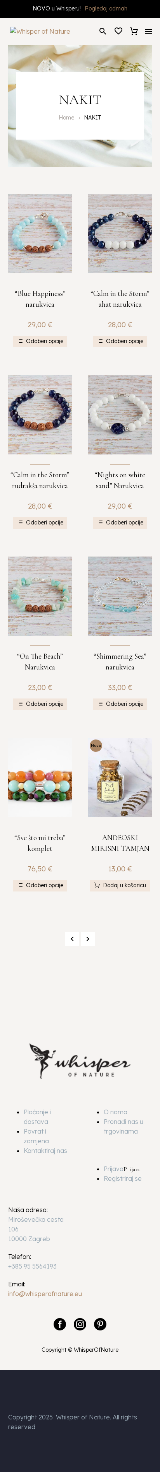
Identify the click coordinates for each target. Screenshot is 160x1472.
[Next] (88, 939)
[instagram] (80, 1324)
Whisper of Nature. (83, 1417)
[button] (103, 31)
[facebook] (60, 1324)
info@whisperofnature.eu (45, 1294)
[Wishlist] (118, 31)
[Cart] (134, 31)
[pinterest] (100, 1324)
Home (66, 117)
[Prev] (72, 939)
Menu (148, 31)
